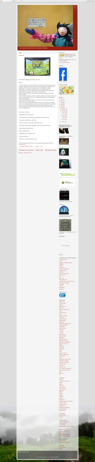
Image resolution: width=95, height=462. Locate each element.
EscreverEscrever (62, 423)
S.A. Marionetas (62, 363)
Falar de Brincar (62, 440)
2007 (62, 105)
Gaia (60, 276)
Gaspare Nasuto (62, 320)
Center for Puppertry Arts (64, 309)
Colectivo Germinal (63, 259)
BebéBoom (61, 432)
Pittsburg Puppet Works (64, 354)
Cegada (60, 393)
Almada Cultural (62, 447)
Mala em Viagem (62, 335)
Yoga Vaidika (61, 287)
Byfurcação (61, 390)
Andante (61, 384)
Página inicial (39, 150)
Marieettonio (61, 337)
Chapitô (60, 398)
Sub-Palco (61, 365)
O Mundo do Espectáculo (64, 407)
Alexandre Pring (62, 303)
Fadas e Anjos (62, 275)
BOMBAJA (61, 264)
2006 (62, 107)
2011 (62, 99)
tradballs (61, 285)
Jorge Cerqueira (62, 328)
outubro (63, 121)
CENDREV (61, 396)
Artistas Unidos (62, 387)
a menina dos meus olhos (64, 381)
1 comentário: (37, 146)
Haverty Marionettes (63, 325)
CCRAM (60, 265)
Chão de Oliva (62, 399)
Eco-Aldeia (61, 271)
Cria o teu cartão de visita (63, 81)
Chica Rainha (62, 267)
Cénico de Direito (62, 402)
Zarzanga (61, 416)
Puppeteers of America (63, 360)
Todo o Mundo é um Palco (64, 370)
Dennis (60, 314)
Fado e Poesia (62, 424)
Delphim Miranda (62, 270)
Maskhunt (61, 345)
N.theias (60, 349)
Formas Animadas (63, 318)
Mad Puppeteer (62, 334)
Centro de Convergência (64, 268)
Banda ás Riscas (62, 388)
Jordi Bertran (61, 326)
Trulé (60, 371)
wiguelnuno (61, 289)
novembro (64, 110)
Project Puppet (62, 356)
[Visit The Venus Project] (24, 451)
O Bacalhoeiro (62, 405)
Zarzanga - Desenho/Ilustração (65, 262)
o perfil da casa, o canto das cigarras (66, 281)
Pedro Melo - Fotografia (64, 282)
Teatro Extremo (62, 410)
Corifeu (60, 311)
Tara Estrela (61, 284)
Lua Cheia (61, 331)
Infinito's (60, 448)
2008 (62, 104)
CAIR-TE (61, 391)
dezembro (64, 109)
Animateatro (61, 385)
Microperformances (63, 279)
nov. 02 (64, 119)
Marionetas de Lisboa (63, 340)
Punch (60, 357)
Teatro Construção (63, 409)
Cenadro (61, 395)
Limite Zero (61, 329)
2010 (62, 100)
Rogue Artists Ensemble (64, 362)
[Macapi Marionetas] (63, 80)
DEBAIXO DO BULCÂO (64, 421)
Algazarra (61, 304)
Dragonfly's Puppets (63, 315)
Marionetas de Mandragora (64, 342)
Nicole (60, 351)
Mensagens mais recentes (26, 150)
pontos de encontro (70, 54)
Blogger (56, 457)
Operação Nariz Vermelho (64, 442)
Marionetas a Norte (63, 339)
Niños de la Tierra (62, 352)
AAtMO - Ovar (62, 301)
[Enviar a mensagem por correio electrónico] (41, 146)
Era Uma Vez (61, 317)
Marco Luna (61, 278)
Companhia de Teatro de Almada (66, 401)
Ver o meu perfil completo (64, 62)
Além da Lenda (62, 306)
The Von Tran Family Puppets (65, 368)
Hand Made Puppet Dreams (65, 323)
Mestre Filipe (61, 348)
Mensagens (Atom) (28, 152)
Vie (59, 374)
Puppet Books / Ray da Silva (65, 359)
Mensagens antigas (50, 150)
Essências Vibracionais (64, 273)
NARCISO (21, 55)
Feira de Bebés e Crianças (64, 434)
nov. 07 (64, 115)
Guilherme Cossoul (63, 404)
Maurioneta (61, 346)
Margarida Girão (62, 415)
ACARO (60, 382)
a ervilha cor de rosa (63, 431)
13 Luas (60, 261)
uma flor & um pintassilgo (64, 435)
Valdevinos (61, 373)
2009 (62, 102)
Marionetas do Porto (63, 343)
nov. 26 (64, 112)
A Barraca (61, 379)
